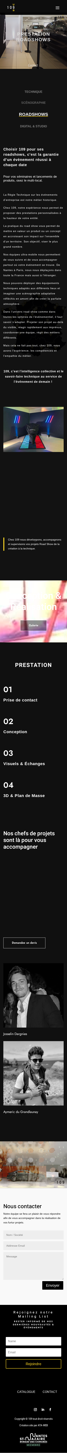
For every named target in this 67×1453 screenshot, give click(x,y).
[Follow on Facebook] (50, 1410)
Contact (50, 1391)
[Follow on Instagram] (35, 1410)
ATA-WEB (43, 1425)
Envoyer (53, 1285)
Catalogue (26, 1391)
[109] (33, 451)
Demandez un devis (24, 943)
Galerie (33, 625)
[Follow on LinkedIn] (43, 1410)
